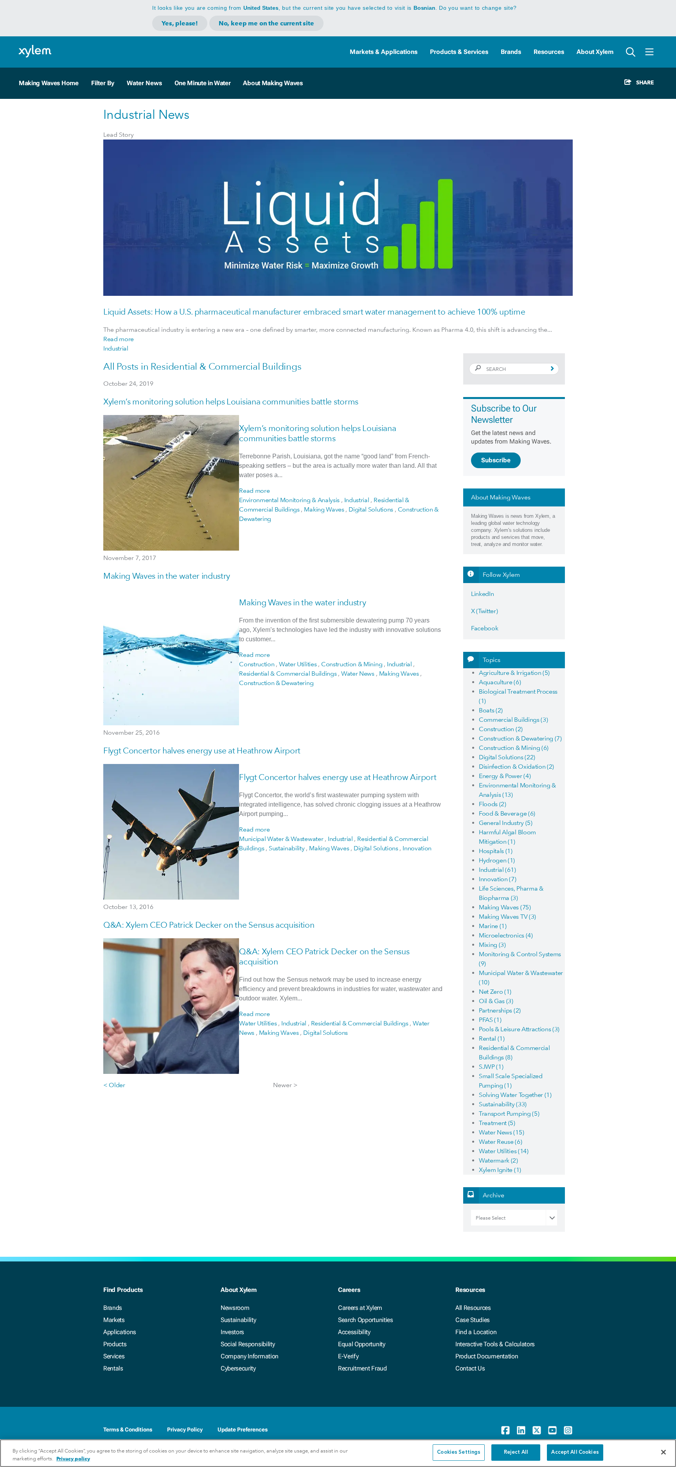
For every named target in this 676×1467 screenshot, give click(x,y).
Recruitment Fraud (362, 1368)
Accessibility (354, 1332)
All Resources (473, 1307)
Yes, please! (180, 23)
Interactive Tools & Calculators (495, 1344)
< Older (114, 1085)
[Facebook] (505, 1430)
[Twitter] (536, 1430)
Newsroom (235, 1307)
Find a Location (475, 1332)
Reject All (516, 1452)
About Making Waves (272, 83)
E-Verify (348, 1356)
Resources (549, 51)
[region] (338, 1453)
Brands (511, 51)
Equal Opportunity (361, 1344)
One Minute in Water (202, 83)
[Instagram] (568, 1430)
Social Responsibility (248, 1344)
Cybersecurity (238, 1368)
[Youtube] (552, 1430)
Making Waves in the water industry (166, 576)
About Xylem (595, 51)
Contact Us (470, 1368)
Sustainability (238, 1320)
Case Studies (472, 1320)
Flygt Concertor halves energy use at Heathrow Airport (201, 750)
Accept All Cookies (575, 1452)
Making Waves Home (49, 83)
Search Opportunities (365, 1320)
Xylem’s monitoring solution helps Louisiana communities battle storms (230, 401)
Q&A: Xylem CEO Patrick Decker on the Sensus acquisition (208, 925)
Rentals (113, 1368)
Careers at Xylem (360, 1307)
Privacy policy (73, 1458)
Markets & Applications (383, 51)
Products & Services (459, 51)
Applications (119, 1332)
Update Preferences (243, 1429)
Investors (232, 1332)
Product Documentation (486, 1356)
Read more (118, 339)
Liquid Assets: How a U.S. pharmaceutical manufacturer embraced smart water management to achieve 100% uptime (314, 312)
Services (113, 1356)
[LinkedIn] (521, 1430)
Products (114, 1344)
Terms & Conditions (127, 1429)
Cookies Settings (458, 1452)
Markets (114, 1320)
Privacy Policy (185, 1429)
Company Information (250, 1356)
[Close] (663, 1452)
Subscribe (496, 460)
